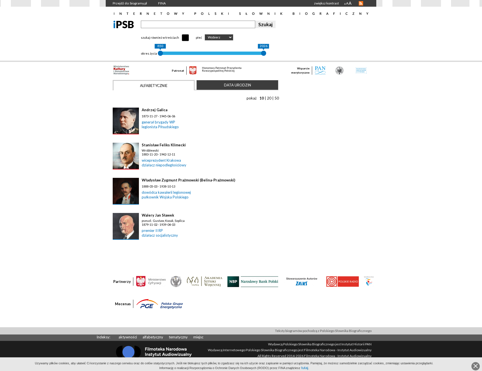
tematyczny (178, 337)
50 (276, 98)
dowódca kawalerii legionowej (166, 192)
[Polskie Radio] (342, 281)
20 (269, 98)
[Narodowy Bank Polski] (252, 281)
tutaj (304, 368)
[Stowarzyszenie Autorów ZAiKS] (302, 281)
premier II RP (152, 230)
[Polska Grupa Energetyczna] (159, 303)
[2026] (263, 53)
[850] (160, 53)
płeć (199, 37)
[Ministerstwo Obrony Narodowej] (176, 281)
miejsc (198, 337)
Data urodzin (237, 85)
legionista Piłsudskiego (160, 127)
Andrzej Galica (154, 110)
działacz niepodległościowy (164, 165)
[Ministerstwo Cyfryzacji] (151, 281)
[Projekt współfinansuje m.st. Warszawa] (369, 281)
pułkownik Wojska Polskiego (165, 197)
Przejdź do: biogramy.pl (130, 3)
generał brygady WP (158, 122)
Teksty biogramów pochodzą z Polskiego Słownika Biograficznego (323, 331)
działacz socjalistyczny (160, 235)
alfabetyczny (153, 337)
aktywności (128, 337)
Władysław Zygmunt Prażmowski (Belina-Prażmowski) (188, 180)
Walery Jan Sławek (158, 215)
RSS (361, 3)
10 (261, 98)
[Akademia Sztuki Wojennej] (204, 281)
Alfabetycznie (153, 85)
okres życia (149, 53)
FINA (162, 3)
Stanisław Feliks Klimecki (164, 145)
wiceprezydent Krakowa (161, 160)
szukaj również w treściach (160, 37)
